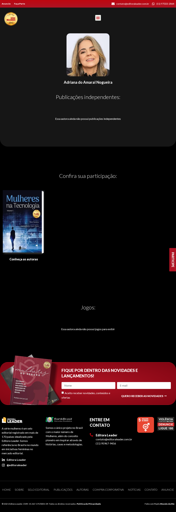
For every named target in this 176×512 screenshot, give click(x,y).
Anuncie (6, 3)
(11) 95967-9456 (106, 443)
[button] (98, 18)
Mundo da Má (167, 504)
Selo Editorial (39, 489)
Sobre (19, 489)
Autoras (82, 489)
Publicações (63, 489)
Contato (151, 489)
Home (6, 489)
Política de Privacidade (89, 504)
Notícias (134, 489)
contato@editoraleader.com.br (114, 439)
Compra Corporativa (108, 489)
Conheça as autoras (23, 259)
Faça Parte (19, 3)
